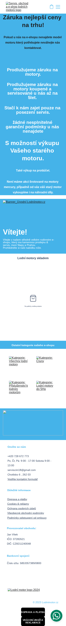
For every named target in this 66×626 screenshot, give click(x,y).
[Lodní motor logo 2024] (33, 592)
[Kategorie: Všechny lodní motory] (18, 366)
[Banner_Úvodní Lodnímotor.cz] (33, 212)
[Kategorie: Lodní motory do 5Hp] (46, 390)
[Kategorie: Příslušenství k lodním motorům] (18, 390)
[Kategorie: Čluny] (46, 366)
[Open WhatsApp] (56, 616)
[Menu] (58, 6)
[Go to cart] (51, 7)
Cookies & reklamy (18, 503)
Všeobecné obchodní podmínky (25, 512)
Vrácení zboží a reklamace (33, 621)
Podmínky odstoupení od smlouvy (27, 517)
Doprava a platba (33, 612)
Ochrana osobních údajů (21, 508)
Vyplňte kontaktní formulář (23, 479)
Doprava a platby (17, 499)
